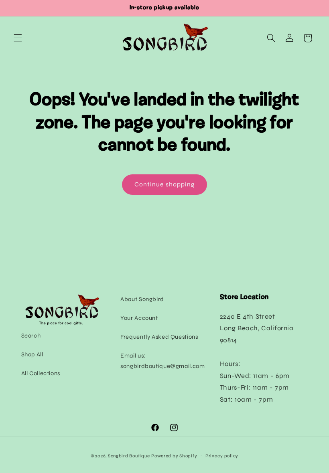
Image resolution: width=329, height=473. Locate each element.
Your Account (139, 317)
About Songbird (142, 299)
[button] (17, 38)
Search (31, 335)
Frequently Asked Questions (159, 336)
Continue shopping (164, 184)
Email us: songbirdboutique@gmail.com (162, 361)
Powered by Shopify (174, 456)
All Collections (40, 373)
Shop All (32, 354)
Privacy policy (221, 456)
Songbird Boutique (129, 456)
